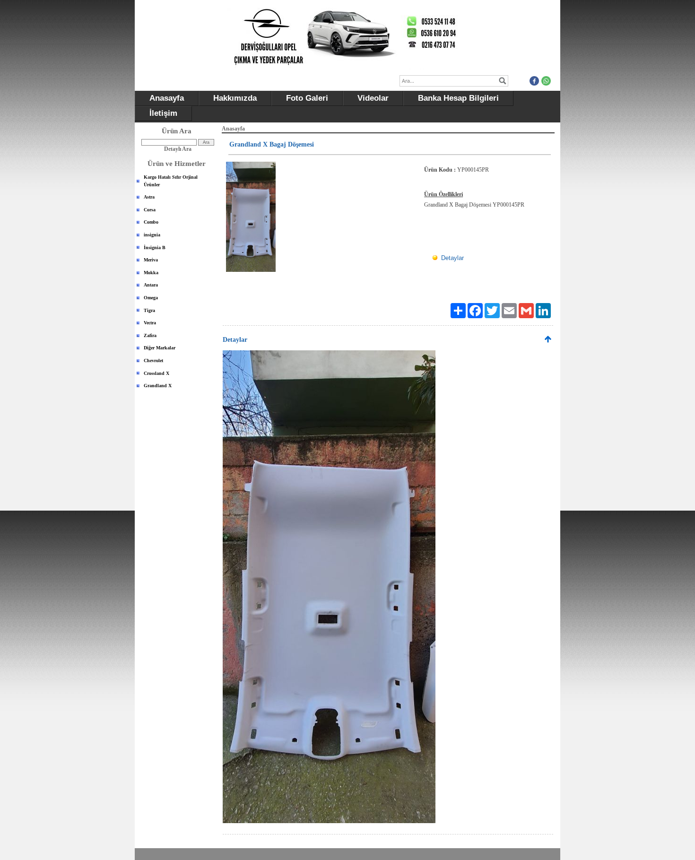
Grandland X (158, 385)
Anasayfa (166, 98)
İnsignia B (154, 247)
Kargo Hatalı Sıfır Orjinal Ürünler (171, 180)
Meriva (151, 259)
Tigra (149, 310)
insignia (152, 234)
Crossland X (156, 373)
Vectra (150, 322)
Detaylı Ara (177, 149)
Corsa (150, 209)
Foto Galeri (307, 98)
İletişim (163, 113)
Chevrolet (153, 360)
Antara (151, 284)
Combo (151, 222)
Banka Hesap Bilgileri (458, 98)
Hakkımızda (235, 98)
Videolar (373, 98)
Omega (151, 297)
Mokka (151, 272)
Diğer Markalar (159, 347)
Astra (149, 197)
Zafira (150, 335)
